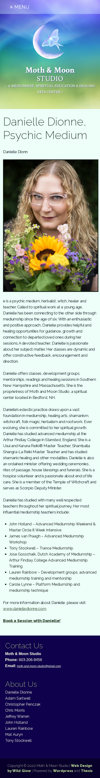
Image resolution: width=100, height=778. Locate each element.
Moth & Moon (50, 74)
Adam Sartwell (17, 698)
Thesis (87, 771)
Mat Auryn (14, 734)
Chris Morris (15, 710)
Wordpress (63, 771)
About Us (21, 684)
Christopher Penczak (22, 704)
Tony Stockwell (18, 740)
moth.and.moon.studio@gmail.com (39, 666)
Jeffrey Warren (17, 716)
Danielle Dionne (18, 692)
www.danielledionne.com (24, 608)
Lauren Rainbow (19, 728)
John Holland (16, 722)
